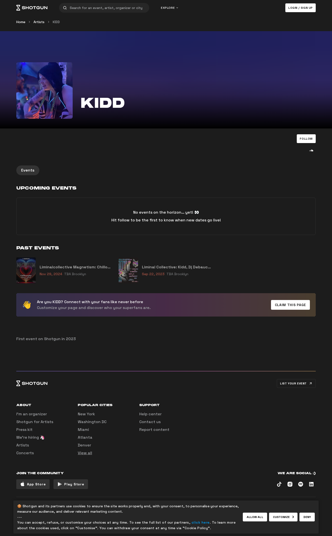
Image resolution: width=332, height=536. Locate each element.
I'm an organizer (31, 414)
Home (20, 22)
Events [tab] (28, 170)
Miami (83, 429)
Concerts (25, 452)
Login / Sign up (300, 8)
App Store (36, 484)
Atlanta (85, 437)
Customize (281, 517)
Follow (306, 139)
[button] (306, 138)
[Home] (31, 8)
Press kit (24, 429)
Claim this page (290, 305)
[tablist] (166, 170)
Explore (168, 8)
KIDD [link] (56, 22)
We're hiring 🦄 (30, 437)
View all (85, 452)
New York (86, 414)
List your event (293, 383)
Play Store (74, 484)
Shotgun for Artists (34, 421)
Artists (39, 22)
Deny (307, 517)
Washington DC (92, 421)
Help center (150, 414)
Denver (84, 445)
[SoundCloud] (311, 150)
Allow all (255, 517)
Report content (154, 429)
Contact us (150, 421)
